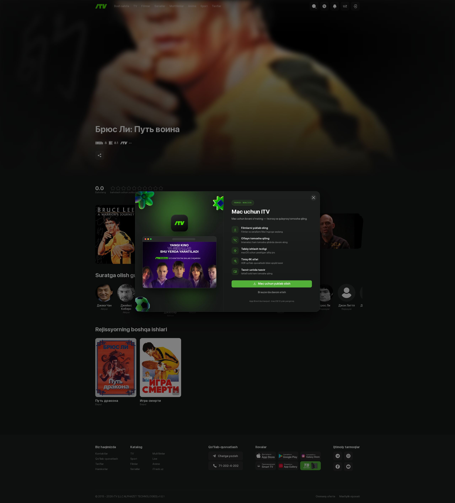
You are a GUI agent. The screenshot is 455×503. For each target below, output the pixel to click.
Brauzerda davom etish (272, 292)
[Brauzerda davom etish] (314, 198)
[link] (272, 283)
